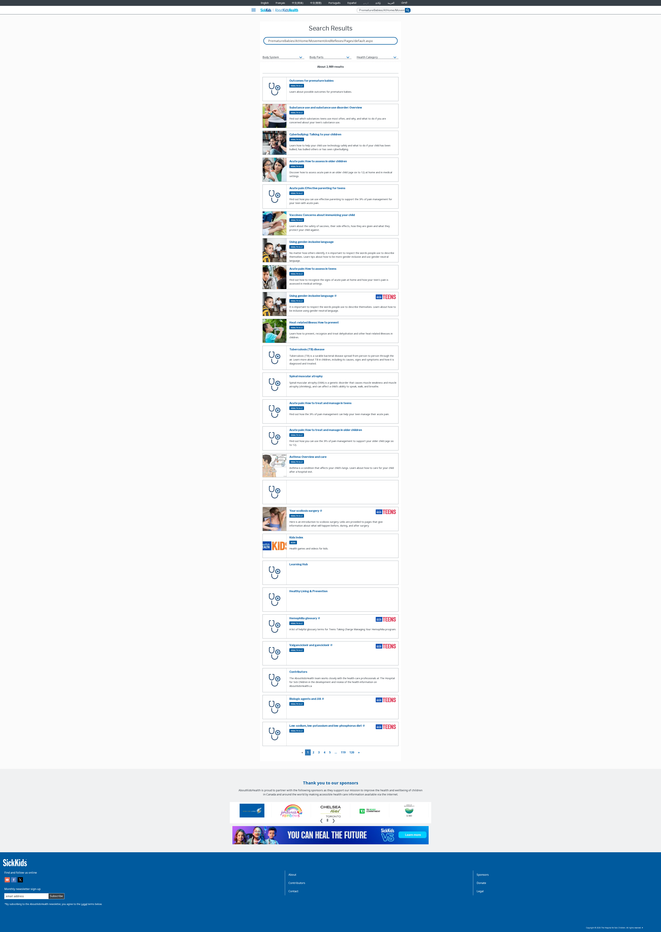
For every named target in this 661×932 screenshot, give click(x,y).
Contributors (296, 883)
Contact (293, 891)
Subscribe (56, 896)
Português (334, 2)
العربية (391, 2)
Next (334, 820)
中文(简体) (297, 2)
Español (351, 2)
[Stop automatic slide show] (327, 820)
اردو (366, 2)
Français (280, 2)
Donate (481, 883)
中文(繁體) (316, 2)
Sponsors (483, 875)
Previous (321, 820)
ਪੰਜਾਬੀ (404, 2)
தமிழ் (378, 2)
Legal (84, 904)
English (265, 2)
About (292, 875)
